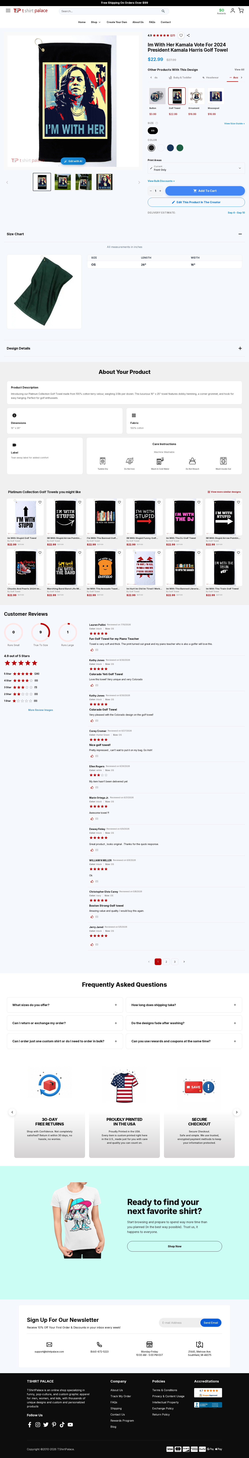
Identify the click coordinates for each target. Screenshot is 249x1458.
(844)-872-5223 (99, 1351)
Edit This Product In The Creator (199, 202)
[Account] (233, 11)
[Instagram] (37, 1425)
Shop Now (175, 1246)
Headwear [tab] (212, 77)
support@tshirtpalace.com (49, 1351)
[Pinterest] (54, 1425)
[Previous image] (7, 182)
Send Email (211, 1322)
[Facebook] (29, 1425)
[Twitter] (46, 1425)
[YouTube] (70, 1425)
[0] (241, 11)
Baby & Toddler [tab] (182, 77)
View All (239, 69)
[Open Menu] (8, 11)
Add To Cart (207, 191)
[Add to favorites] (40, 502)
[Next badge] (237, 1112)
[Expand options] (240, 168)
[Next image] (139, 182)
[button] (181, 35)
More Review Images (40, 710)
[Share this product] (188, 35)
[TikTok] (62, 1425)
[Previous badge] (12, 1112)
